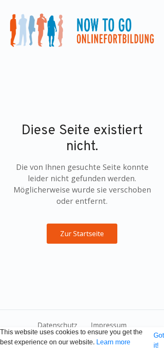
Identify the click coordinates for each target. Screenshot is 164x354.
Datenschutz (57, 325)
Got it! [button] (158, 340)
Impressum (109, 325)
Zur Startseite (82, 233)
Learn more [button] (113, 342)
